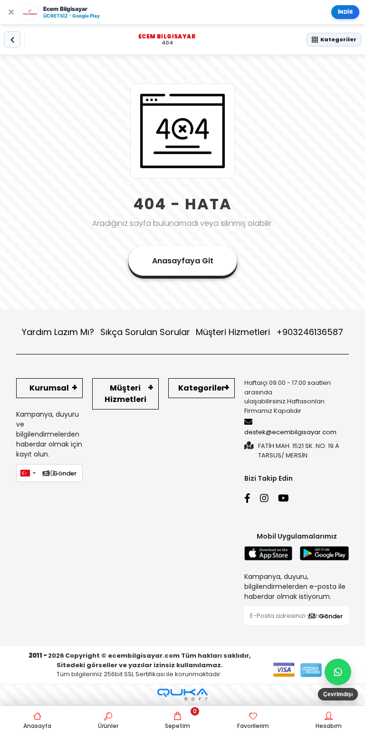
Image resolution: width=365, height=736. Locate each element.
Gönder (65, 473)
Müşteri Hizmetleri (269, 332)
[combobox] (27, 473)
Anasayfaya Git (182, 260)
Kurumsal (49, 387)
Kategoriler (201, 387)
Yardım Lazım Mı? (58, 332)
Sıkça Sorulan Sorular (145, 332)
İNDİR (345, 12)
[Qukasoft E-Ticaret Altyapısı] (182, 694)
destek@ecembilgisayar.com (290, 432)
